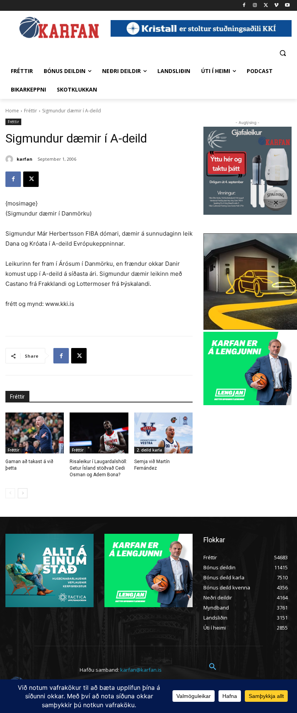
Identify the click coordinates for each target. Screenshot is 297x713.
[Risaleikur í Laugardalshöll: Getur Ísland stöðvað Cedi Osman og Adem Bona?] (99, 433)
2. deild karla (149, 450)
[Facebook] (244, 5)
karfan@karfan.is (141, 669)
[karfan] (10, 159)
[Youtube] (287, 5)
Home (12, 110)
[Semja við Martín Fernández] (163, 433)
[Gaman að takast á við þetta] (34, 433)
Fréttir (30, 110)
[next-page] (22, 493)
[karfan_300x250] (49, 570)
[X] (265, 5)
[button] (282, 53)
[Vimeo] (276, 5)
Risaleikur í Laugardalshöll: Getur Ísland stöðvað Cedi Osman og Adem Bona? (98, 468)
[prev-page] (10, 493)
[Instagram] (255, 5)
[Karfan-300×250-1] (247, 368)
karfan (24, 159)
